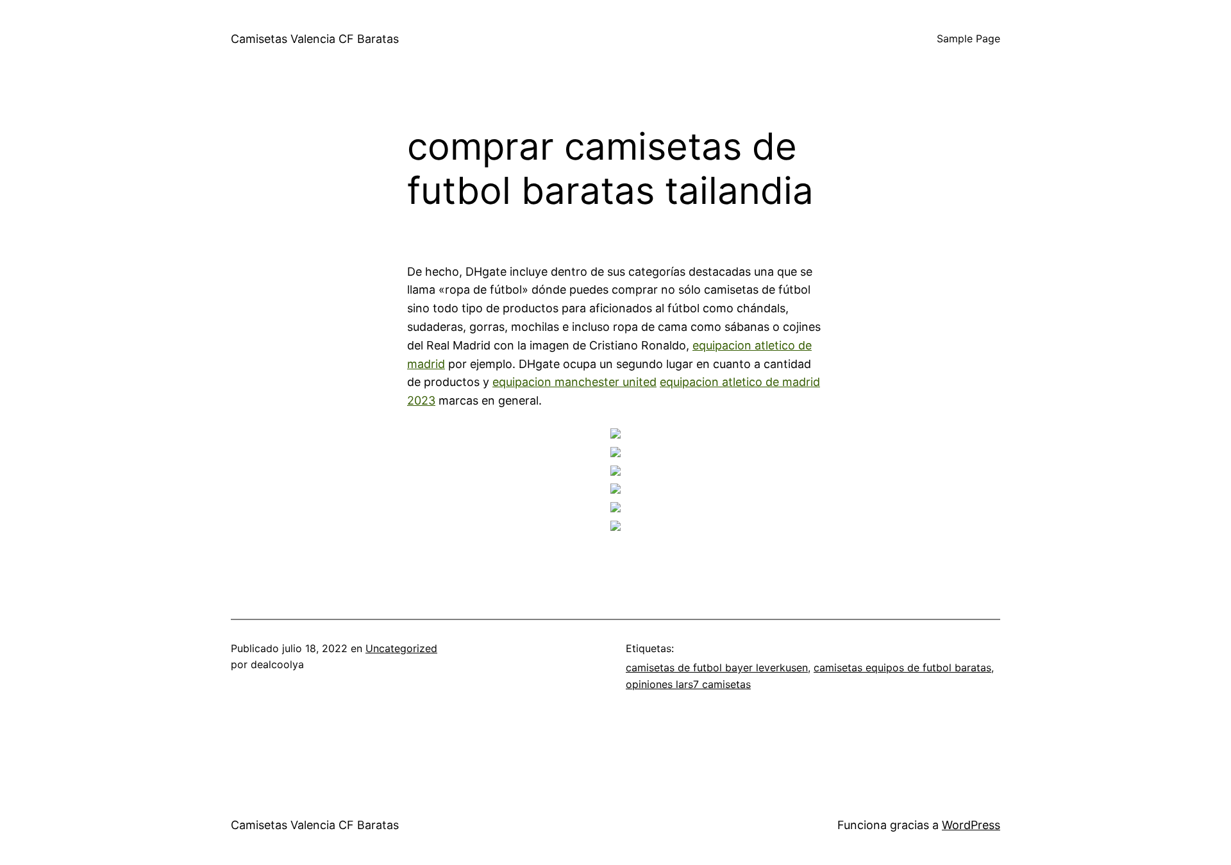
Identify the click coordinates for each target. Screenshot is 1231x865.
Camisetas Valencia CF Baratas (315, 39)
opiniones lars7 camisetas (688, 684)
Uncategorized (401, 648)
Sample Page (968, 38)
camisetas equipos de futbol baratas (902, 667)
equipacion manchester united (574, 382)
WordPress (971, 825)
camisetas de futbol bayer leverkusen (717, 667)
